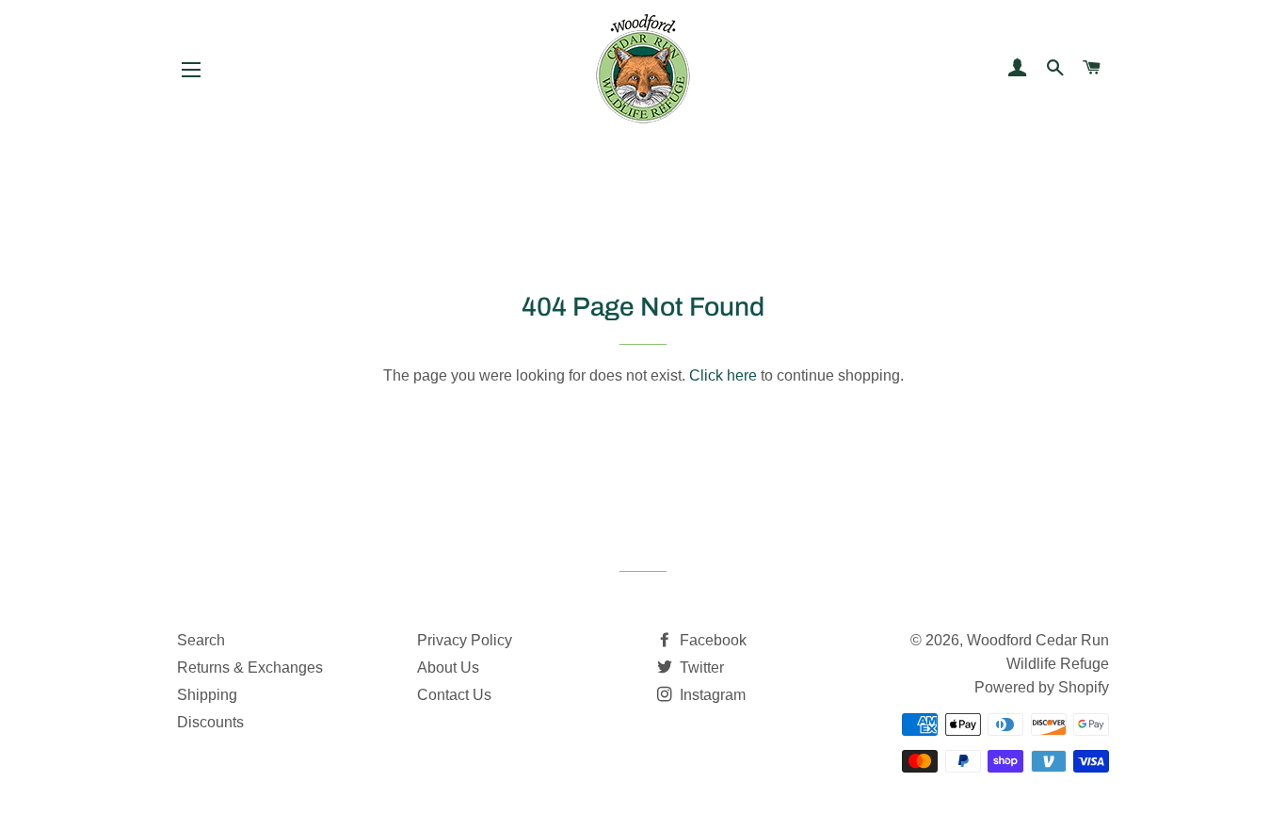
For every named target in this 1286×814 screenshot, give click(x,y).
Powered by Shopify (1041, 687)
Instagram (711, 695)
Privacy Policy (464, 640)
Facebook (711, 640)
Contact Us (454, 695)
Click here (723, 375)
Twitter (700, 667)
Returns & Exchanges (250, 667)
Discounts (210, 722)
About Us (448, 667)
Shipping (207, 695)
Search (201, 640)
